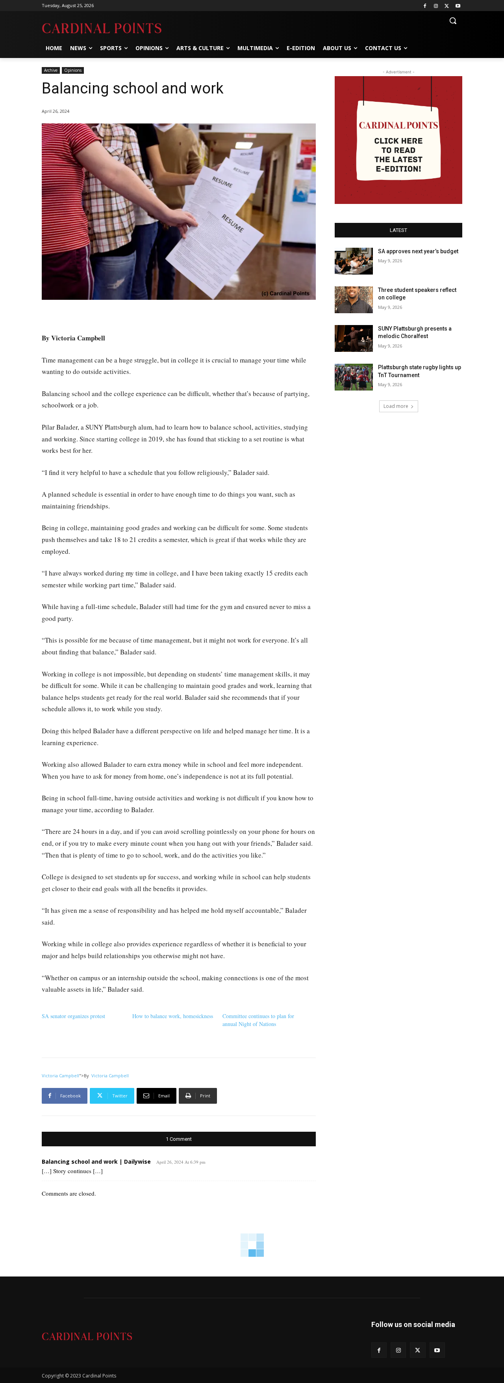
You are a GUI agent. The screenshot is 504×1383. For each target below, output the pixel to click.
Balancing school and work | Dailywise (96, 1161)
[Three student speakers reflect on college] (354, 299)
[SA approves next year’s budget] (354, 261)
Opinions (73, 70)
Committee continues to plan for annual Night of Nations (258, 1020)
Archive (50, 70)
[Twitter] (446, 5)
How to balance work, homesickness (172, 1016)
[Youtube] (457, 5)
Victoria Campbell (60, 1075)
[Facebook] (425, 5)
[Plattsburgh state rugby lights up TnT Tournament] (354, 377)
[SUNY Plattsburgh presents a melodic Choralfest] (354, 338)
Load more (396, 406)
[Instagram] (436, 5)
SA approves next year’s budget (419, 251)
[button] (452, 20)
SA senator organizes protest (73, 1016)
